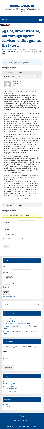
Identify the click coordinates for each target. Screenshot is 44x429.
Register (6, 294)
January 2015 (11, 384)
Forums (9, 49)
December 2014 (12, 386)
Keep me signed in (10, 234)
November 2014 (12, 389)
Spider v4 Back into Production (18, 324)
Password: (6, 229)
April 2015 (9, 381)
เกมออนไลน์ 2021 (26, 199)
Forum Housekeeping (14, 321)
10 (7, 57)
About (22, 416)
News (8, 407)
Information (10, 404)
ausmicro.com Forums (22, 420)
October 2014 (11, 391)
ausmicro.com (22, 5)
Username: (6, 222)
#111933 (39, 76)
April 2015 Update (13, 319)
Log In (6, 246)
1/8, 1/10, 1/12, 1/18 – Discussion (23, 49)
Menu (4, 20)
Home (4, 49)
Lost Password (9, 296)
